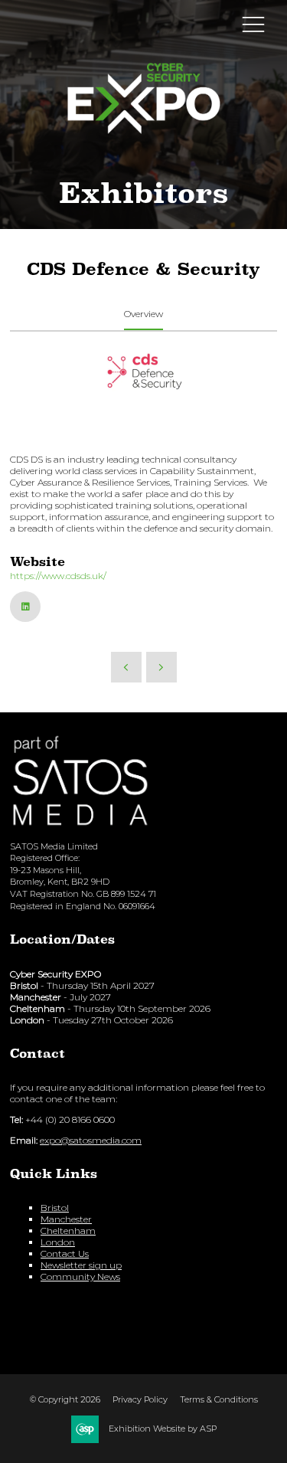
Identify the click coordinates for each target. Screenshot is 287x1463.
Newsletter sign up (81, 1265)
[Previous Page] (126, 667)
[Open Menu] (253, 24)
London (58, 1242)
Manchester (66, 1219)
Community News (80, 1276)
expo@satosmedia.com (91, 1140)
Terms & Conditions (219, 1399)
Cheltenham (68, 1230)
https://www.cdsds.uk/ (58, 575)
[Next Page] (161, 667)
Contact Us (65, 1253)
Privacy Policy (140, 1399)
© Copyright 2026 (65, 1399)
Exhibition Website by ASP (163, 1428)
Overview (143, 313)
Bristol (55, 1207)
